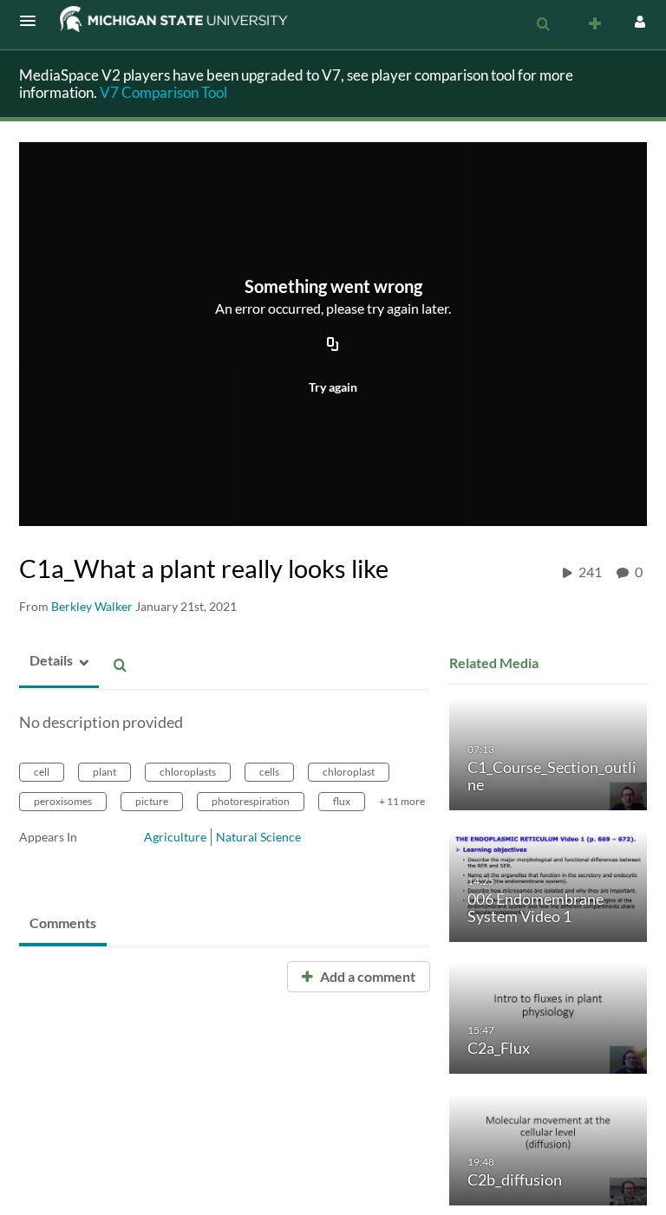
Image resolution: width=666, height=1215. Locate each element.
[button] (33, 21)
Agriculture (175, 836)
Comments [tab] (62, 922)
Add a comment (366, 976)
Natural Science (258, 836)
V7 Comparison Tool (163, 92)
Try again (333, 387)
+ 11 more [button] (402, 801)
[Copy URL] (333, 346)
